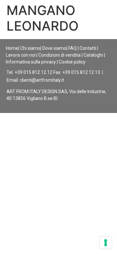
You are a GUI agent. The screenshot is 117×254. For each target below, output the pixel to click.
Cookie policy (72, 61)
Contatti (88, 48)
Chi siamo (30, 48)
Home (12, 48)
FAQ (72, 48)
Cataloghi (93, 55)
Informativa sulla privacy (31, 61)
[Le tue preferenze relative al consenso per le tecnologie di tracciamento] (105, 242)
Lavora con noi (20, 55)
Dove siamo (54, 48)
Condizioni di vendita (59, 55)
